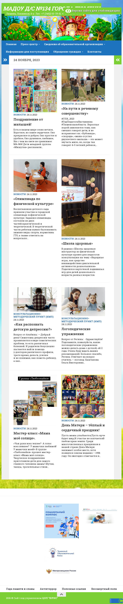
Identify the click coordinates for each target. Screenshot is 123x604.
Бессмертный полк (104, 588)
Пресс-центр (29, 44)
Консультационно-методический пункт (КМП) (34, 315)
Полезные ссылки (74, 588)
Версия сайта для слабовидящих (95, 10)
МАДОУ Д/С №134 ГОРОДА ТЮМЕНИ (51, 8)
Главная (11, 44)
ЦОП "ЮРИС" (50, 598)
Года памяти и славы (20, 588)
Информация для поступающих (27, 51)
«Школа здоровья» (77, 243)
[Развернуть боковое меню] (5, 59)
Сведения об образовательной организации (73, 44)
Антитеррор (48, 588)
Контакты (94, 51)
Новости (20, 114)
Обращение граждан (67, 51)
